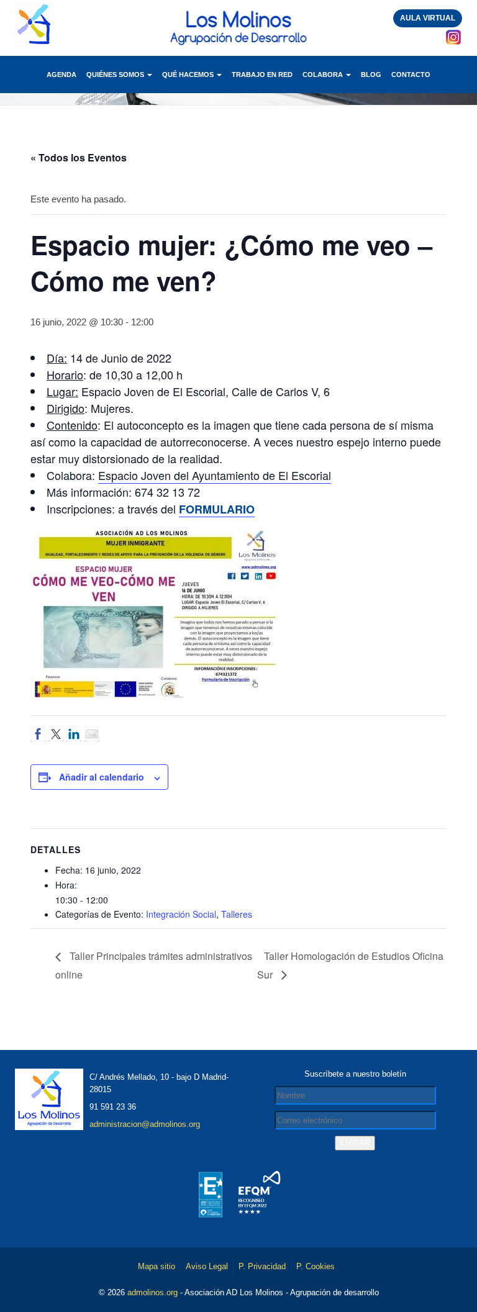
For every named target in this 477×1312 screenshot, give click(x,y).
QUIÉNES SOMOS (116, 74)
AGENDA (61, 74)
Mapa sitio (156, 1266)
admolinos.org (152, 1292)
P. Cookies (315, 1266)
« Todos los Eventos (78, 157)
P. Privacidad (262, 1266)
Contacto (410, 74)
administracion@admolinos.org (144, 1124)
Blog (371, 74)
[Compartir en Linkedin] (73, 733)
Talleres (236, 914)
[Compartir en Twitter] (55, 733)
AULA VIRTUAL (427, 18)
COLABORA (323, 74)
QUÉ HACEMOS (189, 74)
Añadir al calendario (101, 777)
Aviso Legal (207, 1266)
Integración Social (181, 914)
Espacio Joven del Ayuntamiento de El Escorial (214, 475)
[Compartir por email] (91, 733)
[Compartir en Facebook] (37, 733)
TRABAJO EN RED (262, 74)
